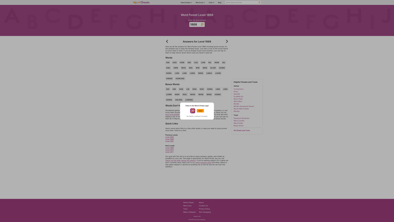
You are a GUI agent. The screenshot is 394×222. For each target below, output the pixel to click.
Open (200, 111)
